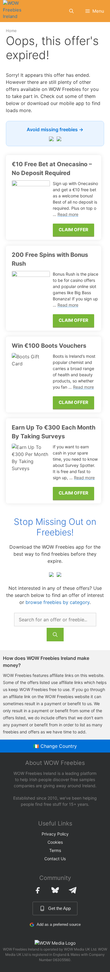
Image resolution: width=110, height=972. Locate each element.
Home (11, 30)
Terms (55, 850)
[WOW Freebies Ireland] (16, 11)
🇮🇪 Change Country (55, 746)
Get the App (59, 908)
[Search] (55, 634)
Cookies (55, 842)
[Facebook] (38, 890)
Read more (67, 214)
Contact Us (55, 858)
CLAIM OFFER (73, 229)
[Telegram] (73, 890)
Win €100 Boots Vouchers (49, 345)
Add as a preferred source (59, 924)
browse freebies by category (57, 602)
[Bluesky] (55, 890)
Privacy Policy (55, 833)
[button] (71, 11)
